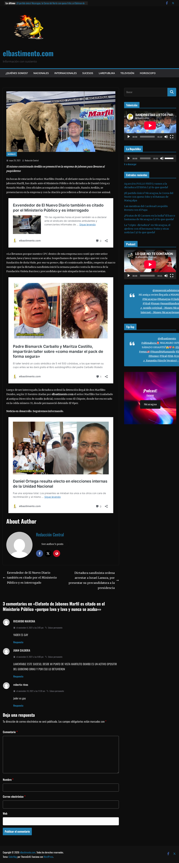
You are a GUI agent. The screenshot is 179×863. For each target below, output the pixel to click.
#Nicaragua (149, 299)
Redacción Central (32, 160)
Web (5, 813)
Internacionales (65, 73)
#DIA (170, 356)
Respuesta (18, 642)
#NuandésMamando (162, 351)
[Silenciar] (166, 136)
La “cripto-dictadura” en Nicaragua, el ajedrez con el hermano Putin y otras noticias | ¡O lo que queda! (147, 228)
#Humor (153, 356)
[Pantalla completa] (171, 136)
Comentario (10, 732)
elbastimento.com (28, 53)
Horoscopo (148, 73)
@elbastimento (167, 338)
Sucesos (87, 73)
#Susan (155, 303)
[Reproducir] (128, 136)
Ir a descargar (130, 164)
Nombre (8, 779)
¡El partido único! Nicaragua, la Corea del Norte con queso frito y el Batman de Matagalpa (148, 197)
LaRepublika (107, 73)
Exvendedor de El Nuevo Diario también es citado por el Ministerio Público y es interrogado (32, 578)
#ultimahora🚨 (150, 342)
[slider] (169, 158)
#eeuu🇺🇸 (144, 351)
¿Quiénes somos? (17, 73)
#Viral (146, 303)
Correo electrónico (14, 796)
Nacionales (41, 73)
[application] (150, 125)
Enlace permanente (55, 627)
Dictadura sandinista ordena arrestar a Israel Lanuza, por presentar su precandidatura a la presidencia (92, 580)
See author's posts (52, 544)
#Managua (163, 299)
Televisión (127, 73)
